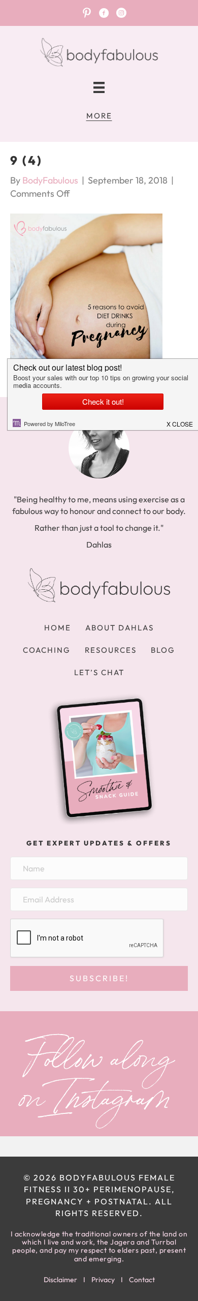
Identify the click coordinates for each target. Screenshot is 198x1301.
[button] (99, 978)
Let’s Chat (99, 672)
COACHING (47, 650)
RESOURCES (111, 650)
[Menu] (99, 88)
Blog (163, 650)
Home (57, 627)
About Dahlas (119, 627)
